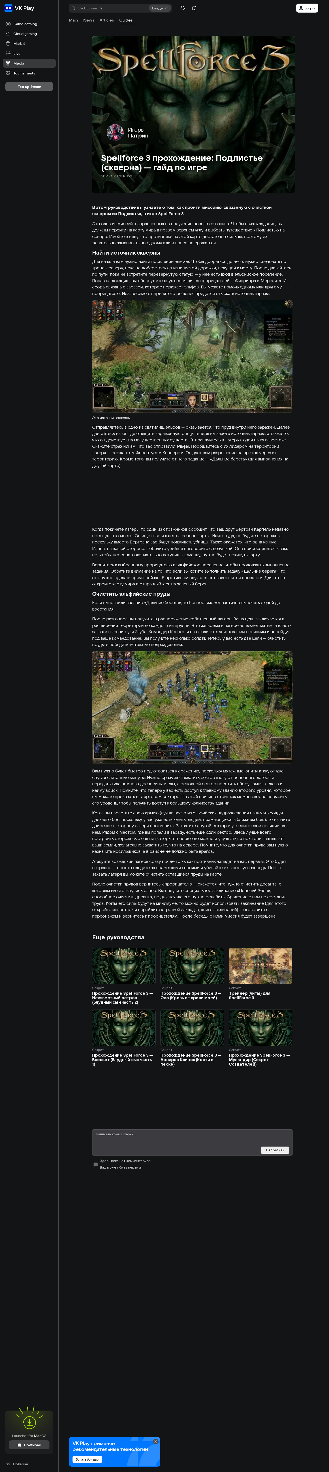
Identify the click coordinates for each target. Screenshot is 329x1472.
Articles (107, 20)
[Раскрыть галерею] (192, 356)
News (88, 20)
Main (73, 20)
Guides (126, 20)
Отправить (275, 1150)
